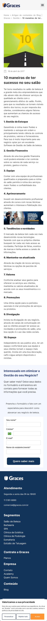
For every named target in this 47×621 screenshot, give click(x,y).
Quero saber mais (23, 461)
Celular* (10, 429)
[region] (23, 610)
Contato (8, 570)
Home (6, 15)
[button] (42, 5)
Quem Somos (11, 577)
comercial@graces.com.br (16, 505)
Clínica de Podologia (14, 536)
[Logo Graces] (11, 5)
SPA (6, 528)
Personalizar (8, 616)
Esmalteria (9, 539)
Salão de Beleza (12, 521)
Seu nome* (11, 420)
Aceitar (37, 616)
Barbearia (9, 525)
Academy (9, 574)
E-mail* (9, 438)
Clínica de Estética (13, 532)
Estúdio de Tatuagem (15, 543)
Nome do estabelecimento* (18, 447)
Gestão (16, 18)
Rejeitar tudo (23, 616)
